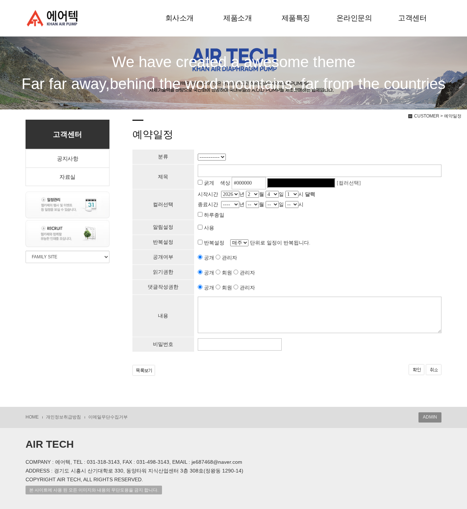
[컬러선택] (349, 183)
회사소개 (179, 18)
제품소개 (237, 18)
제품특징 (296, 18)
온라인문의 (354, 18)
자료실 (67, 177)
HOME (32, 417)
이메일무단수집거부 (108, 417)
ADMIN (430, 417)
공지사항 (67, 158)
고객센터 (412, 18)
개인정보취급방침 (63, 417)
